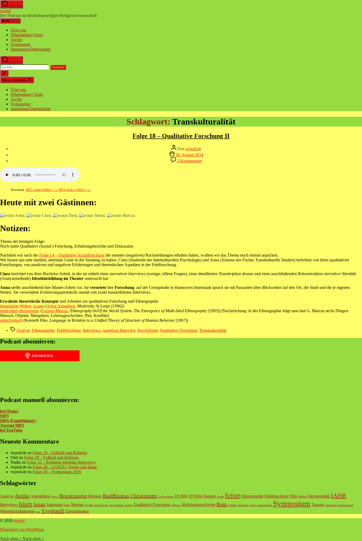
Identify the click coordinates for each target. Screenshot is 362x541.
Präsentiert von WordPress (22, 529)
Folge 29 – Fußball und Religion (60, 452)
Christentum (143, 496)
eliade (220, 496)
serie (253, 505)
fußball (302, 496)
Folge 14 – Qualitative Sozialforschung (72, 255)
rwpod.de (193, 148)
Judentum (54, 504)
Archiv (16, 39)
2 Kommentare (189, 161)
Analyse (23, 330)
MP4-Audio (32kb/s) (75, 190)
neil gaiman (116, 505)
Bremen (94, 496)
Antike (22, 496)
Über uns (18, 30)
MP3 (4, 416)
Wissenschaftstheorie (17, 511)
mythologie (101, 505)
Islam (25, 503)
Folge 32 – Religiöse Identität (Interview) (61, 462)
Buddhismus (116, 496)
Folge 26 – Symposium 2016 (57, 472)
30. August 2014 (189, 155)
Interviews (91, 330)
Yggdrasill (52, 511)
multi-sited (8, 310)
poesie (128, 505)
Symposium (20, 44)
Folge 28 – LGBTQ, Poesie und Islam (65, 467)
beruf (54, 496)
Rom (222, 504)
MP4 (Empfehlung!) (18, 420)
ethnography (29, 310)
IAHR (338, 495)
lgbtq (67, 505)
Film (293, 496)
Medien (77, 504)
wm (38, 511)
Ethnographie (43, 330)
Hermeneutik (319, 496)
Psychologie (148, 330)
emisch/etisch (11, 320)
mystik (89, 505)
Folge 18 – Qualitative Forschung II (181, 135)
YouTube (14, 430)
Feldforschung (69, 330)
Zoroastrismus (77, 511)
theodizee (331, 505)
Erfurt (232, 495)
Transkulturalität (212, 330)
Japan (39, 504)
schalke (232, 505)
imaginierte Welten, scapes (22, 306)
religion (176, 505)
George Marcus (55, 310)
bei (2, 430)
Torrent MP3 (12, 425)
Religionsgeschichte (198, 504)
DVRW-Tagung (202, 496)
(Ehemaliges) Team (27, 35)
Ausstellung (40, 496)
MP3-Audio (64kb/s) (42, 190)
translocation (346, 505)
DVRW (181, 496)
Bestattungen (73, 496)
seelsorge (243, 505)
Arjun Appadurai (61, 306)
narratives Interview (119, 330)
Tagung (317, 504)
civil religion (166, 496)
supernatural (264, 505)
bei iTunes (9, 411)
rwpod (5, 10)
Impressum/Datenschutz (31, 49)
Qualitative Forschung (178, 330)
